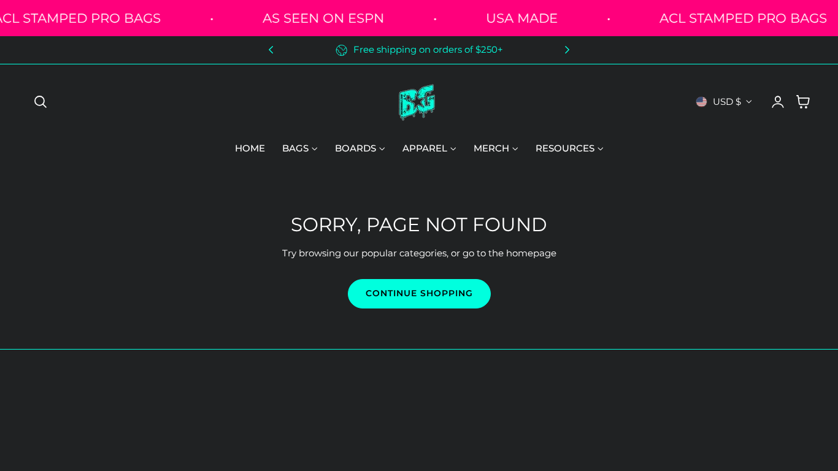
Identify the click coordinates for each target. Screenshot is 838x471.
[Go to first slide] (567, 50)
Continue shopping (419, 293)
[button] (40, 102)
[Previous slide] (271, 50)
